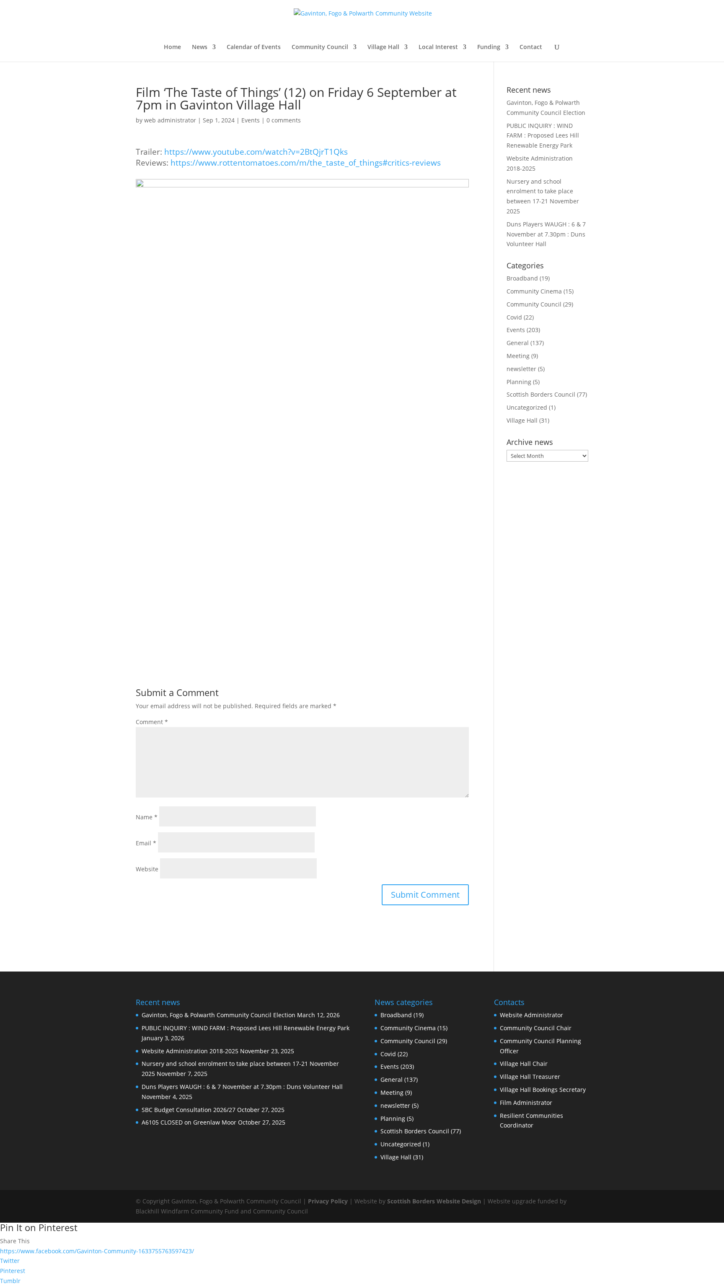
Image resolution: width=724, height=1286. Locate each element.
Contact (531, 47)
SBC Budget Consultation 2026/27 (188, 1110)
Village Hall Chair (524, 1064)
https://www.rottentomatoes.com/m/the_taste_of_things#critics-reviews (306, 162)
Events (250, 120)
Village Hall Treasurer (530, 1077)
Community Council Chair (535, 1028)
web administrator (170, 120)
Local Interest (438, 47)
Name (147, 817)
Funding (488, 47)
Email (146, 843)
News (199, 47)
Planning (519, 382)
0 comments (283, 120)
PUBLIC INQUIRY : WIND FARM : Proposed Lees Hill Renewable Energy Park (543, 136)
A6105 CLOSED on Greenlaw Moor (189, 1122)
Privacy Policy (328, 1201)
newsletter (521, 369)
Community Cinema (534, 291)
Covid (514, 317)
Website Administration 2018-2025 (190, 1051)
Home (172, 47)
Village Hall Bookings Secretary (543, 1090)
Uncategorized (527, 407)
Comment (152, 722)
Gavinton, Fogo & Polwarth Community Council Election (218, 1015)
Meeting (518, 356)
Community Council (320, 47)
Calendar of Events (254, 47)
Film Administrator (526, 1103)
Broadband (522, 278)
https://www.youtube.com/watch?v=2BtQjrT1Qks (256, 151)
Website (147, 869)
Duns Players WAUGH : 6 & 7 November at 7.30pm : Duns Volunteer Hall (546, 234)
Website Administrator (531, 1015)
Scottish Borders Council (541, 394)
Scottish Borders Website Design (434, 1201)
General (518, 343)
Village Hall (383, 47)
